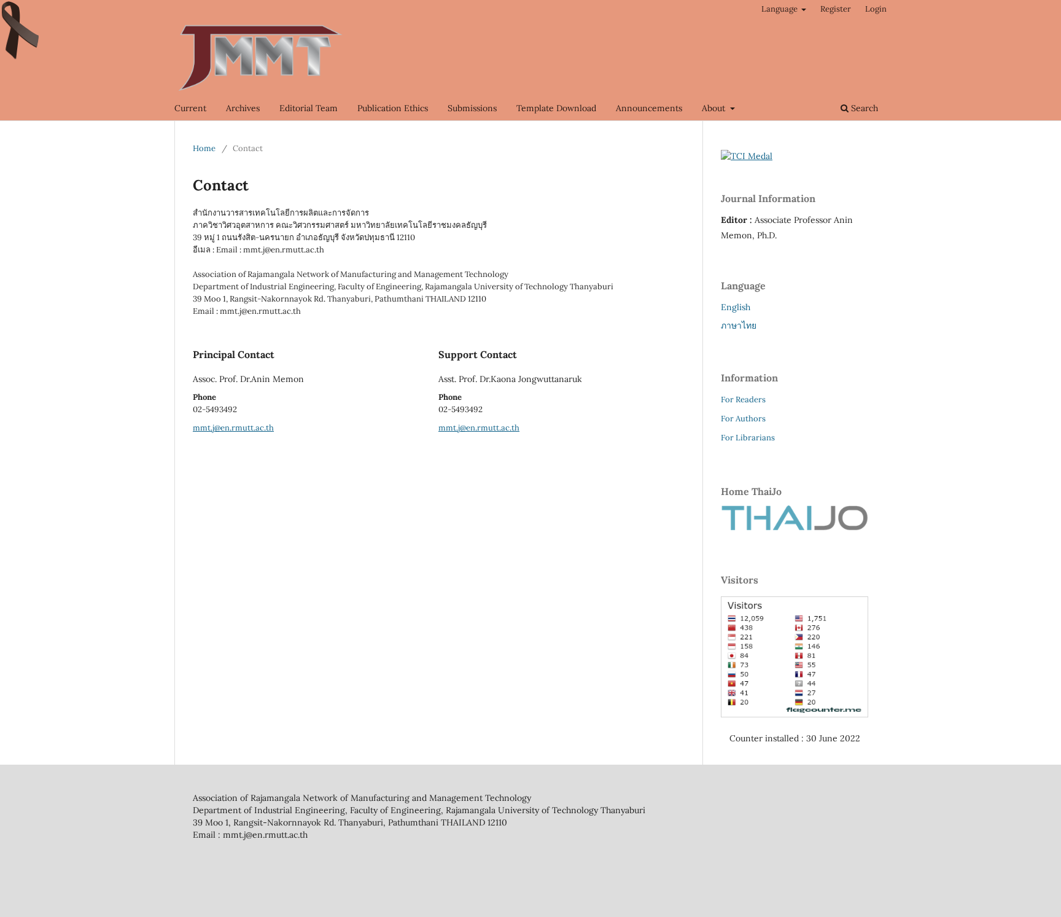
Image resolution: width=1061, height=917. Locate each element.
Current (190, 108)
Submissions (472, 108)
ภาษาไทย (738, 325)
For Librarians (748, 437)
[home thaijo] (794, 527)
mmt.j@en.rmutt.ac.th (233, 428)
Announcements (649, 108)
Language (780, 9)
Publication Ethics (392, 108)
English (735, 307)
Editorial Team (308, 108)
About (715, 108)
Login (876, 9)
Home (204, 148)
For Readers (743, 399)
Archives (243, 108)
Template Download (556, 108)
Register (835, 9)
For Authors (743, 418)
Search (863, 108)
